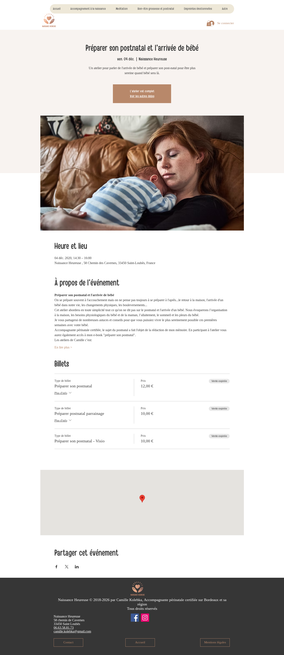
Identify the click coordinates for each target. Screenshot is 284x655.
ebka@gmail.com (79, 631)
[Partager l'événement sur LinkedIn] (77, 566)
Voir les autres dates (142, 96)
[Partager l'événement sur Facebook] (56, 566)
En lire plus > (63, 347)
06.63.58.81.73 (64, 627)
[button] (208, 23)
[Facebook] (135, 618)
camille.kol (61, 631)
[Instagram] (145, 618)
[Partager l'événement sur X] (67, 566)
